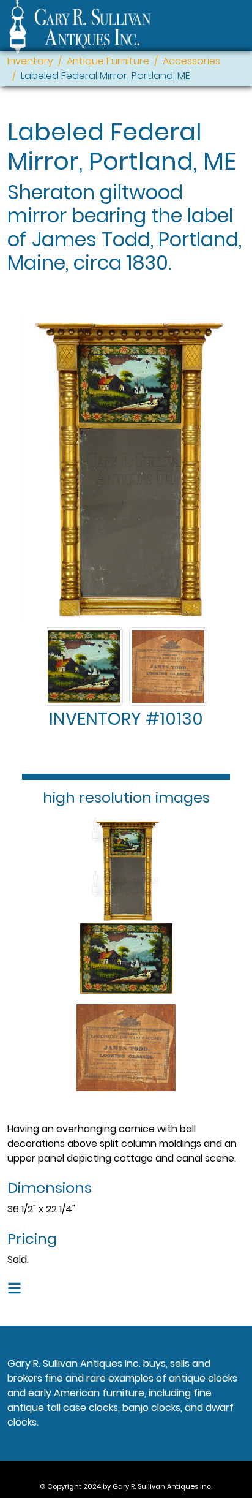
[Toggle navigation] (238, 28)
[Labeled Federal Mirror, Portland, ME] (84, 666)
